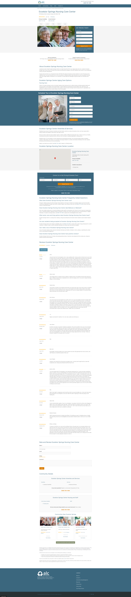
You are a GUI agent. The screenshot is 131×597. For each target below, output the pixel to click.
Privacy (41, 578)
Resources (78, 582)
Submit (41, 468)
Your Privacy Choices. (49, 578)
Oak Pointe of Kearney (80, 527)
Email (40, 451)
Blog (51, 5)
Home (39, 5)
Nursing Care (46, 503)
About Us (78, 575)
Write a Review (43, 249)
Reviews (59, 23)
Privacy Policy (63, 186)
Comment (41, 459)
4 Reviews (67, 532)
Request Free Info (84, 46)
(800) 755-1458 (42, 20)
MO (44, 8)
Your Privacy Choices (80, 588)
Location (47, 23)
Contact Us (60, 5)
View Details (48, 537)
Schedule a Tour (73, 119)
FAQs (53, 23)
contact (65, 558)
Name (40, 445)
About (41, 23)
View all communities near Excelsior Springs (65, 542)
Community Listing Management (82, 579)
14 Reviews (52, 16)
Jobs (55, 5)
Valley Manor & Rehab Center (46, 527)
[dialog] (4, 596)
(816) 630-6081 (51, 20)
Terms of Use (59, 186)
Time (70, 103)
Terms (44, 578)
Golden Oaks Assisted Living (63, 527)
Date (70, 99)
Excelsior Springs (48, 8)
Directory (41, 8)
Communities (45, 5)
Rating (40, 455)
